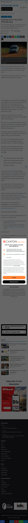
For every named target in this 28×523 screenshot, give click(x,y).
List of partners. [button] (17, 265)
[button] (14, 257)
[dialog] (14, 261)
